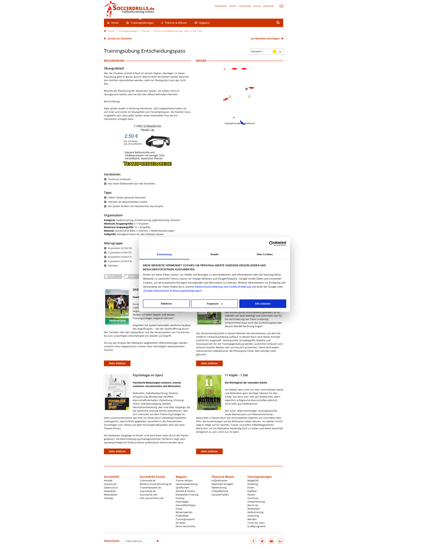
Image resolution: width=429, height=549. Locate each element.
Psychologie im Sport (148, 375)
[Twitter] (262, 541)
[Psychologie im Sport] (117, 392)
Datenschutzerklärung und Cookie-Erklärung (223, 286)
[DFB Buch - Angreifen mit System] (117, 306)
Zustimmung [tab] (164, 254)
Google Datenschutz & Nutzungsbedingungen (172, 290)
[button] (113, 276)
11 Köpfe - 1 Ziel (236, 375)
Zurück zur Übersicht (120, 38)
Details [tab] (214, 254)
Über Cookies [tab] (265, 254)
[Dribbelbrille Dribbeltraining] (147, 165)
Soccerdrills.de (129, 9)
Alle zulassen (262, 303)
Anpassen (213, 303)
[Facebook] (253, 541)
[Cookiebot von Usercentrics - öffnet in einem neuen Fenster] (271, 243)
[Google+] (280, 541)
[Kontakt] (281, 6)
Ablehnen (166, 303)
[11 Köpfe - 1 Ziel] (209, 392)
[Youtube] (271, 541)
